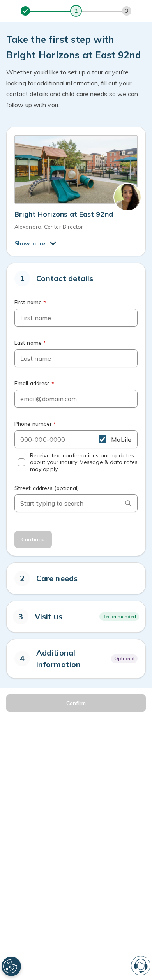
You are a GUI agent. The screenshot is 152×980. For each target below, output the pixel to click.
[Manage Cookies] (11, 966)
